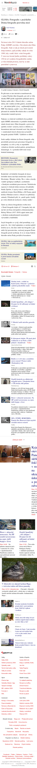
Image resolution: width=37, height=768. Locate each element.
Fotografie (17, 272)
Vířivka (30, 734)
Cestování (4, 248)
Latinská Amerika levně (8, 711)
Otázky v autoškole (25, 711)
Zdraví (13, 365)
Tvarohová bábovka (25, 688)
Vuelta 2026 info (24, 660)
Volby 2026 (5, 660)
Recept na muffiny (25, 683)
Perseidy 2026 (12, 722)
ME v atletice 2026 (7, 688)
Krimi (12, 288)
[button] (18, 77)
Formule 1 (5, 691)
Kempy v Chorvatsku (8, 700)
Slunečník (18, 731)
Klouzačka (26, 731)
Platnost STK (23, 714)
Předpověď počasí (27, 719)
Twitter (13, 754)
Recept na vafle (24, 691)
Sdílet (12, 34)
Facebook (6, 754)
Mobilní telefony (25, 738)
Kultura (3, 261)
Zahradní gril (23, 734)
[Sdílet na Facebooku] (32, 266)
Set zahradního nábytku (10, 734)
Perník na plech (24, 693)
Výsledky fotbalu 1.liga (8, 683)
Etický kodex (19, 756)
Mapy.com (17, 719)
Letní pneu (30, 741)
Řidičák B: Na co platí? (26, 708)
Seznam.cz (26, 2)
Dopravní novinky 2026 (26, 706)
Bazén (16, 728)
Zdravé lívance (24, 685)
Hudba (13, 425)
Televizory (17, 744)
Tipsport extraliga (7, 685)
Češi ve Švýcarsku (7, 708)
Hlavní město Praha (16, 345)
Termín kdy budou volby (9, 668)
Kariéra (25, 754)
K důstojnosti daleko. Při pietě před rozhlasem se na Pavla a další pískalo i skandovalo (23, 340)
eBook (5, 34)
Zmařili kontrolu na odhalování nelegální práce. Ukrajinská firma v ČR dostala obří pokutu (22, 381)
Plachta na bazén (25, 728)
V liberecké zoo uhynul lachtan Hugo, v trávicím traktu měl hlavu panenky (16, 584)
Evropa (13, 308)
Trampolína (10, 731)
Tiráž (30, 754)
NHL (3, 693)
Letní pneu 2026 (24, 700)
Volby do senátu (6, 670)
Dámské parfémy (20, 741)
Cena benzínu (23, 722)
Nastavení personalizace (24, 758)
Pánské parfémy (18, 747)
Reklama (19, 754)
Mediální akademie (8, 756)
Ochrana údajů (28, 756)
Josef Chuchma (10, 28)
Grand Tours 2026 (25, 673)
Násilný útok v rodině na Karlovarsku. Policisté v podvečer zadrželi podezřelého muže (23, 283)
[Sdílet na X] (35, 266)
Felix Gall (22, 670)
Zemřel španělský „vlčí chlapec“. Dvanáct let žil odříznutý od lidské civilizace (23, 304)
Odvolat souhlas (10, 758)
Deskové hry (9, 744)
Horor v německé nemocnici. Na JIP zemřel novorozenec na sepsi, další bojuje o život (22, 400)
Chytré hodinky (26, 744)
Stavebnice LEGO (8, 741)
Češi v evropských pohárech (17, 725)
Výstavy (24, 272)
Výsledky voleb (6, 665)
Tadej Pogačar (24, 668)
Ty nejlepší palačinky (26, 680)
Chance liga (5, 680)
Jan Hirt (22, 665)
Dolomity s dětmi (6, 714)
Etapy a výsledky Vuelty (27, 662)
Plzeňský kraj (15, 386)
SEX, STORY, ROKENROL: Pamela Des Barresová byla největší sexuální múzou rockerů (23, 420)
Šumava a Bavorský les (9, 706)
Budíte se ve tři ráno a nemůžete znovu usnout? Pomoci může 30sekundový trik (22, 361)
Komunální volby (6, 673)
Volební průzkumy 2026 (9, 662)
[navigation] (2, 2)
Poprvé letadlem (6, 703)
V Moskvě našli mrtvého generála (22, 322)
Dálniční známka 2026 (26, 703)
